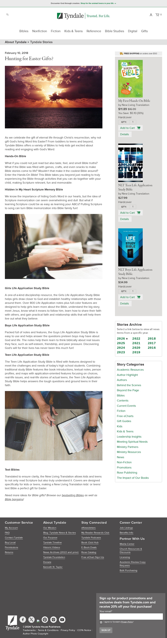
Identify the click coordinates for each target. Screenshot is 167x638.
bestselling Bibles (73, 495)
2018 (152, 339)
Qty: (124, 122)
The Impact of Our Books (133, 478)
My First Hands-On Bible (134, 101)
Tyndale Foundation (54, 557)
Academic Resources (130, 369)
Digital (132, 31)
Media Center (127, 544)
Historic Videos (51, 547)
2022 (136, 339)
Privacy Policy (127, 622)
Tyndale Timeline (52, 542)
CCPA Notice (84, 630)
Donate (47, 562)
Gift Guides (124, 421)
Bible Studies (114, 31)
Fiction (56, 31)
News (120, 457)
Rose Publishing (127, 472)
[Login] (151, 14)
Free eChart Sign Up (92, 557)
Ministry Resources (129, 452)
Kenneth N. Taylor (53, 567)
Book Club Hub (90, 542)
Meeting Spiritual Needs (132, 441)
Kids (119, 426)
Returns (9, 552)
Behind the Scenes (129, 385)
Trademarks (29, 630)
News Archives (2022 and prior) (61, 552)
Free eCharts (125, 416)
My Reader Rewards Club (95, 532)
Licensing (125, 557)
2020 (136, 348)
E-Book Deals (89, 547)
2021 (136, 343)
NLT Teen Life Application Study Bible (135, 187)
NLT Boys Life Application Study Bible (135, 272)
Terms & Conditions (48, 630)
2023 (121, 352)
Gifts (144, 31)
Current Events (126, 406)
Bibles (23, 31)
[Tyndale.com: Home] (83, 16)
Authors (122, 380)
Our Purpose (50, 537)
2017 (152, 343)
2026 (121, 339)
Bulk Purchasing (128, 570)
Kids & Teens (73, 31)
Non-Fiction (124, 462)
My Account (11, 527)
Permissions (11, 547)
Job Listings (126, 527)
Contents (122, 400)
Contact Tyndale (14, 537)
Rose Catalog (88, 552)
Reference (94, 31)
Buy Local (10, 542)
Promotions (124, 467)
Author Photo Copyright (35, 633)
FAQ (7, 532)
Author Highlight (127, 375)
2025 (121, 343)
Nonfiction (39, 31)
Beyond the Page (128, 390)
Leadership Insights (129, 436)
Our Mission (49, 527)
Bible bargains (14, 499)
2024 (121, 348)
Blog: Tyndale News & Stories (59, 532)
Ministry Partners (127, 447)
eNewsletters (88, 527)
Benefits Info (126, 532)
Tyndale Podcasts (91, 537)
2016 (152, 348)
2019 (136, 352)
